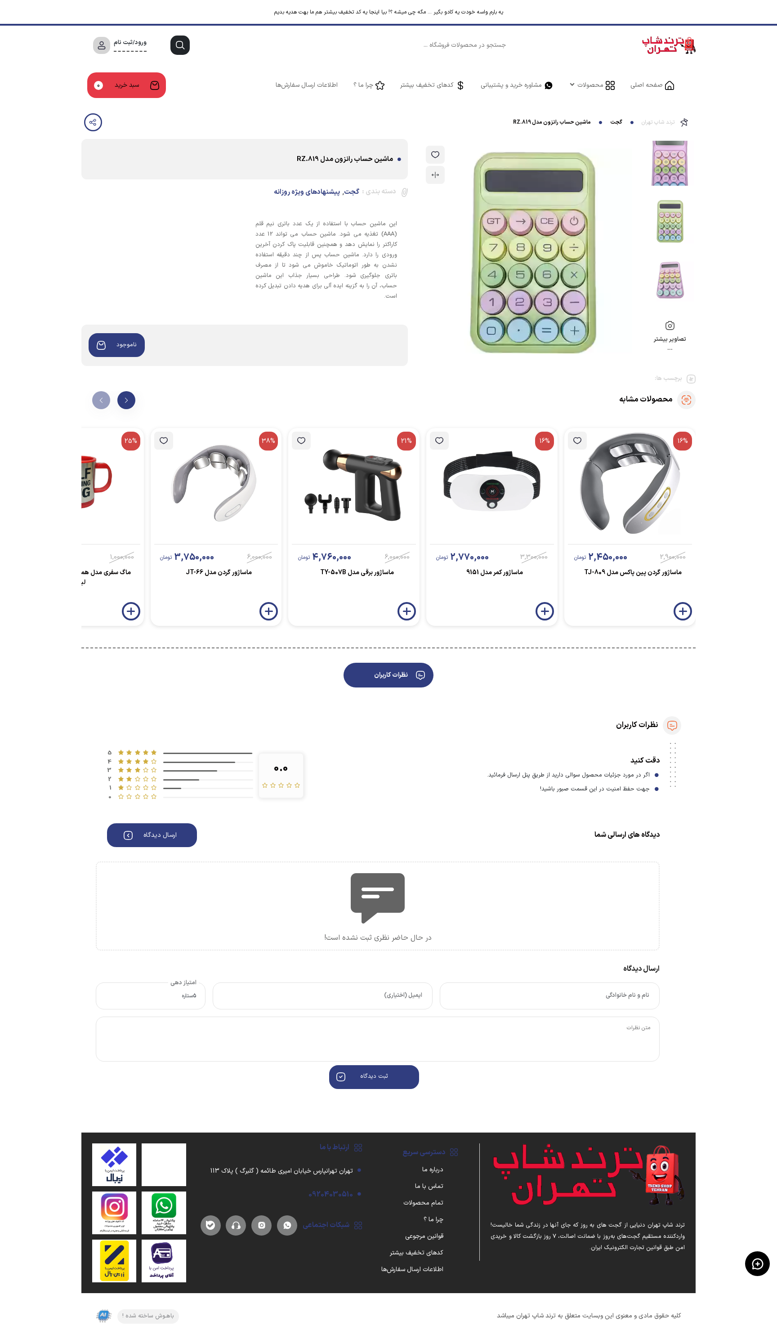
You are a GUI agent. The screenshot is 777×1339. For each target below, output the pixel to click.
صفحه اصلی (646, 85)
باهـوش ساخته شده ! (148, 1316)
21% (406, 441)
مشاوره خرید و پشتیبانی (511, 85)
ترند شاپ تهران (658, 122)
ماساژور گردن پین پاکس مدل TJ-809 (633, 572)
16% (683, 441)
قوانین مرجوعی (424, 1236)
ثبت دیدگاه (374, 1076)
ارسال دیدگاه (160, 835)
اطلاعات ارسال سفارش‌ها (307, 85)
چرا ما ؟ (363, 85)
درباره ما (432, 1169)
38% (268, 441)
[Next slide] (126, 400)
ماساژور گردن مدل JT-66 (219, 572)
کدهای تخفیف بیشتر (427, 85)
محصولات (590, 85)
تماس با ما (429, 1186)
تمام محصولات (423, 1203)
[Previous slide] (101, 400)
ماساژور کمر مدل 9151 (494, 572)
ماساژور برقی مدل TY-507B (357, 572)
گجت (616, 122)
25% (131, 441)
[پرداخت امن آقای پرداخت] (164, 1260)
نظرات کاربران (391, 675)
